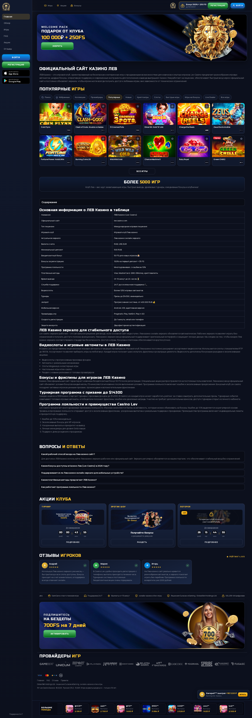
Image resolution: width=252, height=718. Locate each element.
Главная (8, 16)
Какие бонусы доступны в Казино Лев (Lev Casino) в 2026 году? (75, 465)
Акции (7, 42)
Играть (243, 694)
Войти (16, 57)
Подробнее (73, 542)
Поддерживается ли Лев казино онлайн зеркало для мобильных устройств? (82, 472)
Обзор (7, 23)
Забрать (57, 46)
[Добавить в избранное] (69, 106)
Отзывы (8, 48)
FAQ (6, 36)
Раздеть (142, 542)
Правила (64, 680)
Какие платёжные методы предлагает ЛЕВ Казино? (69, 479)
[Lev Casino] (16, 7)
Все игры (142, 171)
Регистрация (16, 64)
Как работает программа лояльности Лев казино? (68, 487)
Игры (6, 29)
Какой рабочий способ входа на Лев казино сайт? (68, 454)
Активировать (60, 633)
